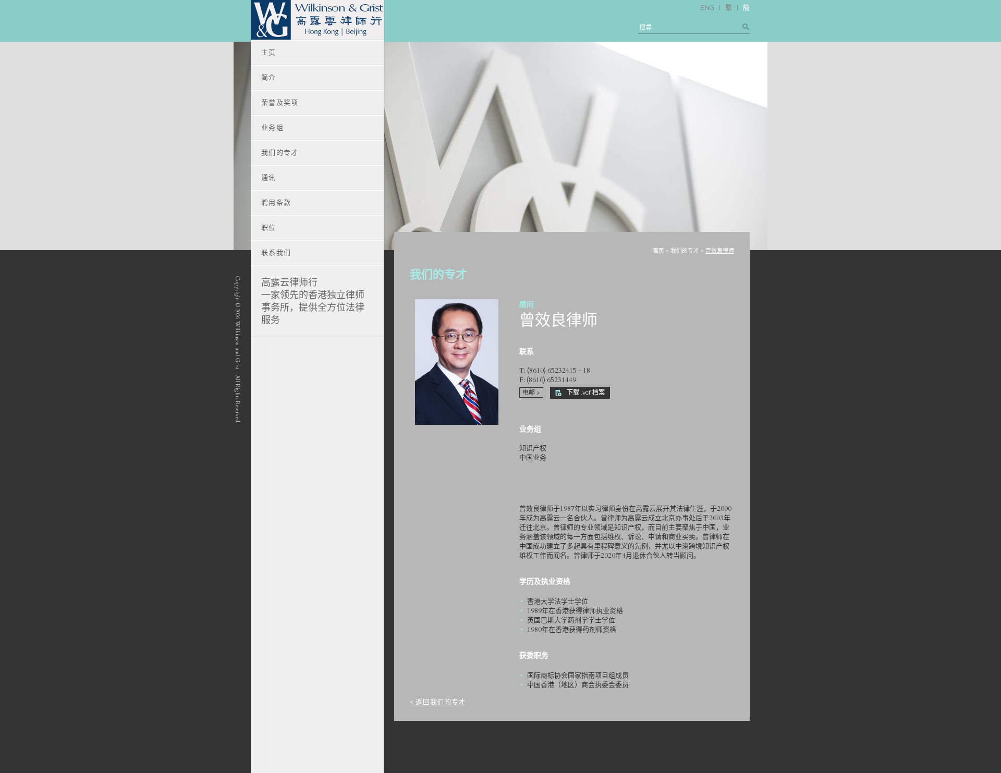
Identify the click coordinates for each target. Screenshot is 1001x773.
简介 (268, 77)
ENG (707, 7)
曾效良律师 (719, 251)
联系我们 (276, 252)
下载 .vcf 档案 (586, 392)
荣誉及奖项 (280, 102)
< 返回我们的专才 (438, 702)
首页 (658, 251)
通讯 (268, 177)
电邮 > (531, 392)
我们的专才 (684, 251)
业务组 (272, 127)
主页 (268, 52)
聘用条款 (276, 202)
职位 (268, 227)
